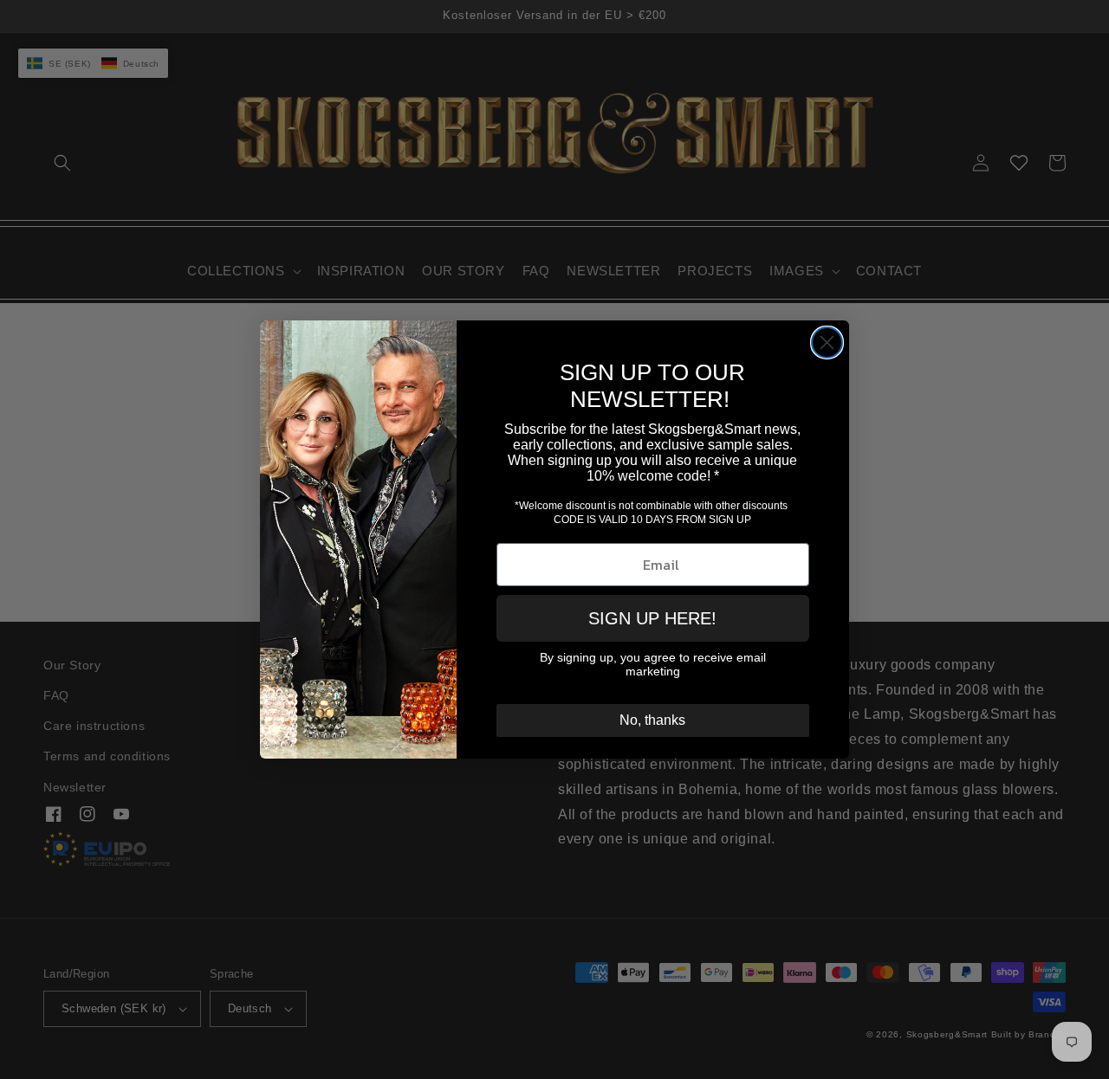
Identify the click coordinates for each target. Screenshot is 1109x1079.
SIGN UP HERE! (652, 618)
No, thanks (652, 720)
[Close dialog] (827, 342)
